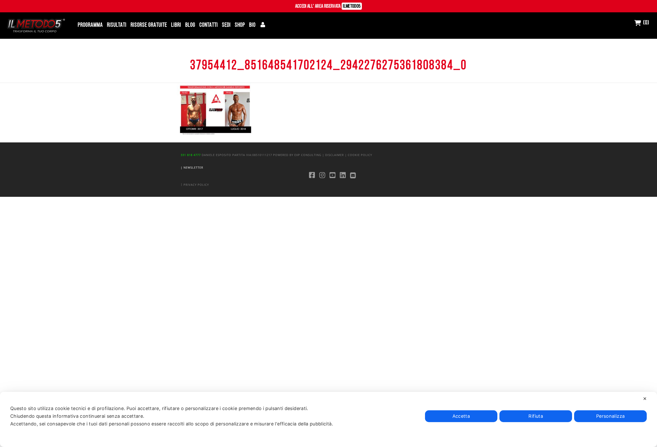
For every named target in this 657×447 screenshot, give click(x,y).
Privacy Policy (196, 184)
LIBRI (176, 25)
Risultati (117, 25)
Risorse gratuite (149, 25)
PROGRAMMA (90, 25)
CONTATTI (208, 25)
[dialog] (328, 419)
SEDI (226, 25)
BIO (252, 25)
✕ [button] (645, 398)
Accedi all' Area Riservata (328, 6)
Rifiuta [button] (535, 416)
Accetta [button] (461, 416)
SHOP (240, 25)
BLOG (190, 25)
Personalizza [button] (610, 416)
